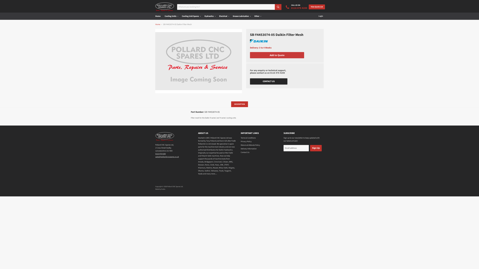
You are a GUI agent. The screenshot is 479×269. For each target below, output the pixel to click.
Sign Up (316, 148)
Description (239, 104)
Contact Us (269, 81)
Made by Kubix (160, 189)
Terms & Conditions (248, 138)
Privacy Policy (246, 141)
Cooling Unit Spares (190, 16)
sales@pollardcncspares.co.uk (167, 157)
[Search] (278, 7)
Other (257, 16)
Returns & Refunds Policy (250, 145)
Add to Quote (277, 55)
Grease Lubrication (241, 16)
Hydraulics (209, 16)
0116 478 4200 (277, 72)
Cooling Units (171, 16)
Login (320, 16)
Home (158, 16)
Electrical (223, 16)
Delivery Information (249, 148)
